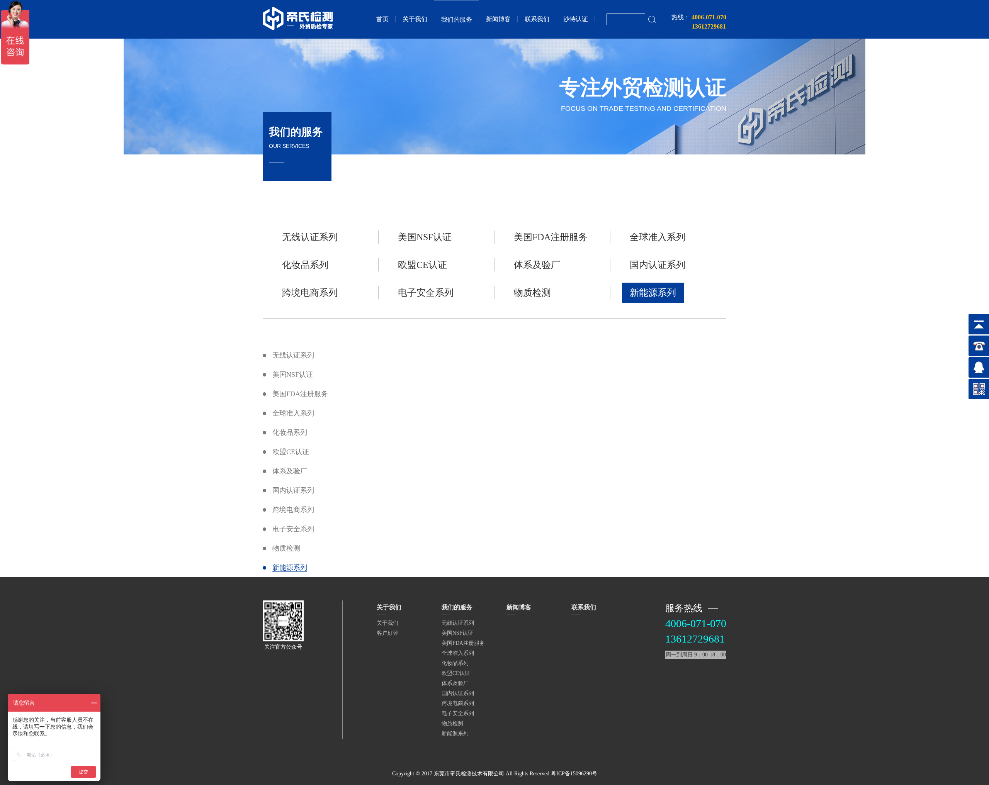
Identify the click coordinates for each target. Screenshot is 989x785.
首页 (382, 19)
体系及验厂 (537, 265)
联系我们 (537, 19)
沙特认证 (575, 19)
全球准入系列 (657, 237)
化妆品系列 (305, 265)
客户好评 (387, 633)
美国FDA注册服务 (551, 237)
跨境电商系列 (310, 293)
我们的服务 (456, 19)
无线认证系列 (310, 237)
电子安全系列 (426, 293)
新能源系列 (653, 293)
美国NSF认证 (425, 237)
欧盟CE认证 (422, 265)
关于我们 (415, 19)
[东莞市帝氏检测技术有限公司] (298, 28)
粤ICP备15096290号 (574, 774)
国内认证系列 (657, 265)
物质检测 (532, 293)
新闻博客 (498, 19)
